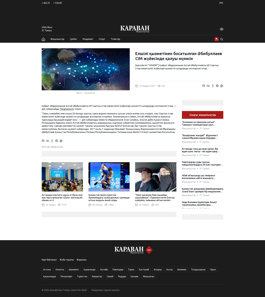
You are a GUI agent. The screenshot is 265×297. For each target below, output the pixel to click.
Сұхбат (73, 39)
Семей (110, 276)
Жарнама (81, 259)
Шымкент (74, 269)
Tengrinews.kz (67, 109)
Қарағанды (90, 269)
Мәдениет (88, 39)
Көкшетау (97, 276)
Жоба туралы (67, 259)
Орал (213, 269)
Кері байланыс (49, 259)
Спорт (102, 39)
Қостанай (144, 269)
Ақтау (169, 269)
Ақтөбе (104, 269)
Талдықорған (198, 269)
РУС (221, 3)
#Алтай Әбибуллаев (52, 147)
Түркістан (82, 276)
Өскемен (181, 269)
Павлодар (117, 269)
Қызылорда (49, 276)
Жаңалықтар (57, 39)
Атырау (158, 269)
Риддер (122, 276)
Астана (47, 269)
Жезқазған (148, 276)
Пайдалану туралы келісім (105, 290)
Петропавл (66, 276)
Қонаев (134, 276)
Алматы (59, 269)
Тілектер (115, 39)
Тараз (131, 269)
